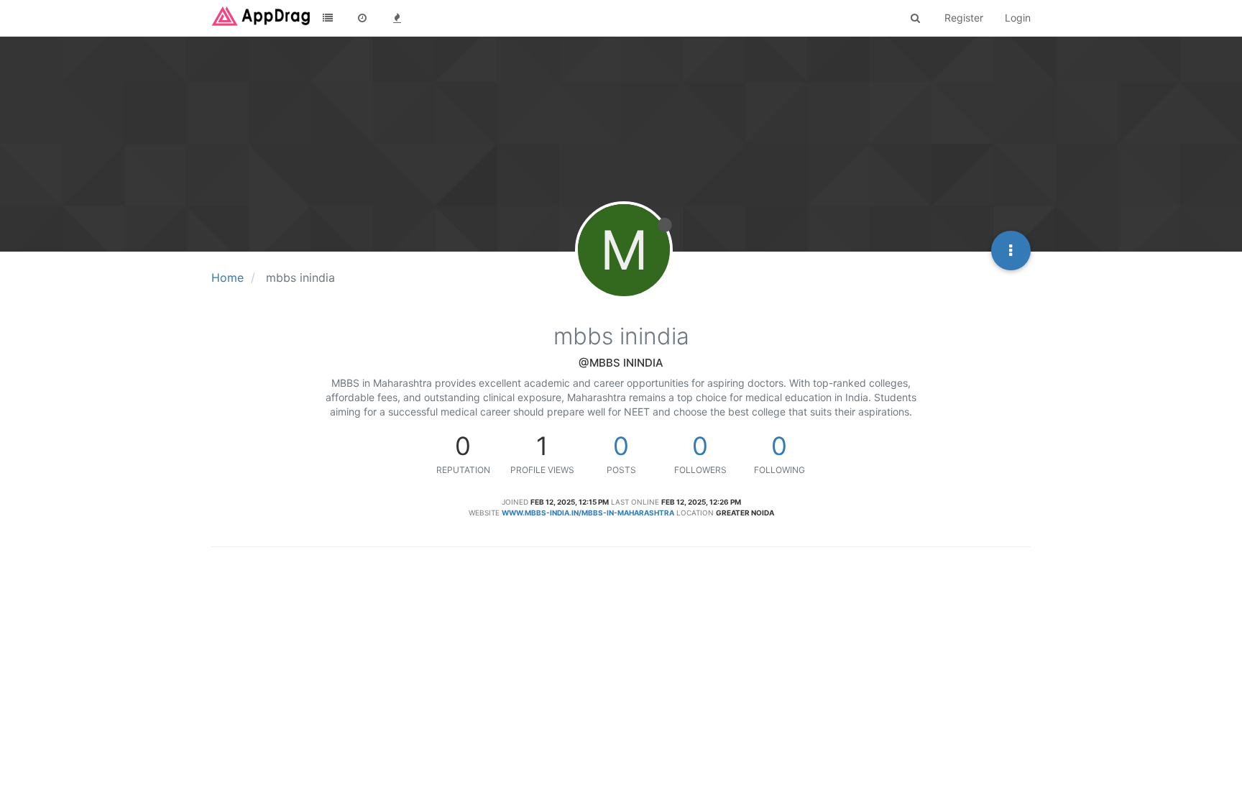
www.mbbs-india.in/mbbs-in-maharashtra (588, 512)
